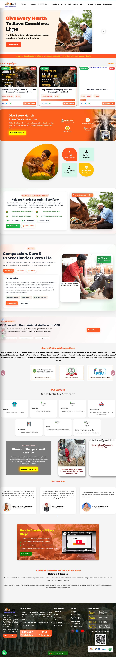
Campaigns (55, 4)
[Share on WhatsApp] (10, 103)
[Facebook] (3, 320)
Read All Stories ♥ (27, 469)
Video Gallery (73, 4)
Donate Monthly (16, 133)
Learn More (29, 226)
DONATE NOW (13, 44)
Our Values (31, 270)
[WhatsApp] (3, 337)
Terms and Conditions (76, 622)
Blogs (82, 4)
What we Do (59, 617)
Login (99, 4)
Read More (24, 303)
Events (63, 4)
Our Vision (20, 270)
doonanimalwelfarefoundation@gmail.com (37, 622)
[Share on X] (6, 103)
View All (111, 63)
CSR (56, 614)
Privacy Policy (77, 626)
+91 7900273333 (28, 625)
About (32, 4)
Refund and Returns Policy (77, 618)
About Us (58, 612)
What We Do (42, 4)
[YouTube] (3, 331)
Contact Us (76, 614)
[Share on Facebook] (2, 103)
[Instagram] (3, 326)
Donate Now (107, 4)
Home (24, 4)
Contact (89, 4)
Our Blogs (58, 625)
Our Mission (9, 270)
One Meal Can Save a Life (97, 90)
